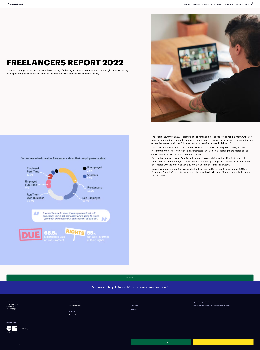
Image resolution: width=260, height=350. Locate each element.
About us (187, 4)
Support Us (239, 4)
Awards (219, 4)
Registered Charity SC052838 (201, 302)
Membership (196, 4)
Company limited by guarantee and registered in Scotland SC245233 (211, 305)
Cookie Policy (134, 305)
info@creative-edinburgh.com (76, 305)
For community (228, 4)
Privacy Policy (134, 309)
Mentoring (205, 4)
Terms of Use (134, 302)
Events (213, 4)
